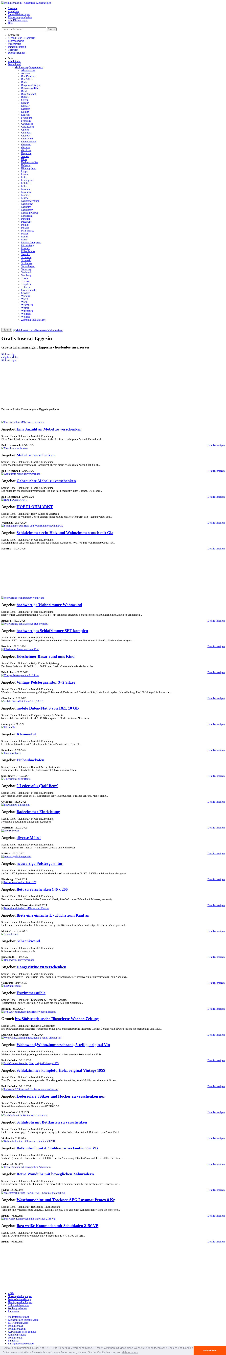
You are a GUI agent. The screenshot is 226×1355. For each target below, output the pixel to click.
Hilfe (10, 23)
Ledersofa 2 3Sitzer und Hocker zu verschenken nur (61, 1096)
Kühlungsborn (28, 168)
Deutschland (14, 64)
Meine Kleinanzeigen (19, 14)
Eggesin (25, 114)
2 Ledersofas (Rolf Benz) (37, 786)
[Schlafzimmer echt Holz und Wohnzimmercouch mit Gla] (32, 525)
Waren (24, 298)
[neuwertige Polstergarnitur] (16, 856)
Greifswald (27, 138)
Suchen (51, 29)
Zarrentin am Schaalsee (33, 319)
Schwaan (26, 257)
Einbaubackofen (30, 760)
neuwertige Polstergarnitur (40, 863)
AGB (11, 1293)
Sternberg (26, 269)
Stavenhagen (28, 266)
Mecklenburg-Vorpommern (29, 67)
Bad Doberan (28, 76)
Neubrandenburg (30, 200)
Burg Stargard (28, 94)
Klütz (24, 159)
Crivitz (24, 100)
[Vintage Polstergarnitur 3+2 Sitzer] (20, 675)
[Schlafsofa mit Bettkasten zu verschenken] (24, 1115)
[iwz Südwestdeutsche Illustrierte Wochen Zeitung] (28, 1011)
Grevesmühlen (28, 141)
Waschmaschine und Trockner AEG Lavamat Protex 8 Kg (66, 1200)
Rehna (24, 236)
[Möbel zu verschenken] (14, 448)
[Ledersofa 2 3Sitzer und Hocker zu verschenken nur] (29, 1089)
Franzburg (26, 117)
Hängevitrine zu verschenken (41, 967)
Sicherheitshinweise (18, 1305)
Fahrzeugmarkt (16, 40)
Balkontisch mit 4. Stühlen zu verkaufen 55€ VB (57, 1148)
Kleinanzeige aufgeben (20, 17)
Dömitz (25, 111)
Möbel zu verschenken (36, 455)
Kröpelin (25, 165)
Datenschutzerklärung (19, 1299)
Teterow (25, 281)
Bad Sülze (26, 79)
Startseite (12, 8)
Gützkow (26, 150)
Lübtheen (26, 183)
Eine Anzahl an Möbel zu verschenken (49, 429)
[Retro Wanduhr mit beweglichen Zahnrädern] (26, 1167)
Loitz (24, 177)
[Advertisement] (100, 385)
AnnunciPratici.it (17, 1334)
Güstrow (25, 147)
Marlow (25, 195)
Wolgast (25, 316)
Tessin (24, 278)
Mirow (24, 198)
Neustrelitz (26, 215)
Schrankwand (28, 941)
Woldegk (26, 313)
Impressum (13, 1311)
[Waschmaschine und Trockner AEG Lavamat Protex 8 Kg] (33, 1192)
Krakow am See (29, 162)
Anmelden (13, 11)
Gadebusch (27, 123)
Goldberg (26, 132)
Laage (24, 171)
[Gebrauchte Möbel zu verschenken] (20, 473)
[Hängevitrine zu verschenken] (17, 959)
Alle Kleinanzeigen (18, 20)
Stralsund (26, 272)
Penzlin (25, 227)
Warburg (25, 296)
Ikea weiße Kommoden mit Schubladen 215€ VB (57, 1225)
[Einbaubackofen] (11, 753)
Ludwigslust (27, 180)
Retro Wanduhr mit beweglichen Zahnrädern (55, 1174)
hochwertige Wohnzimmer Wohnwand (49, 605)
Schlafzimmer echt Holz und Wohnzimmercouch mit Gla (65, 532)
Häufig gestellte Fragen (20, 1302)
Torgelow (26, 284)
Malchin (25, 189)
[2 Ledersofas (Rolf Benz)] (15, 778)
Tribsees (25, 287)
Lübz (24, 186)
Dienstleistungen (16, 52)
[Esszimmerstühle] (11, 985)
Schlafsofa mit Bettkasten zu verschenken (52, 1122)
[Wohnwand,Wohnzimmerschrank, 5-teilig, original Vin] (31, 1037)
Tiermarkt (13, 49)
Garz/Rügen (27, 126)
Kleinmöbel (26, 734)
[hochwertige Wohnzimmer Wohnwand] (22, 597)
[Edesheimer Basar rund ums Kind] (20, 649)
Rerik (24, 239)
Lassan (24, 174)
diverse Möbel (29, 837)
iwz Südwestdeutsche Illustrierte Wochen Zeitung (57, 1019)
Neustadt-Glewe (29, 212)
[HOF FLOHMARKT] (14, 499)
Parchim (25, 218)
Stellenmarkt (14, 43)
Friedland (26, 120)
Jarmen (25, 156)
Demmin (25, 108)
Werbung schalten (17, 1308)
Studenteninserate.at (18, 1316)
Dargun (25, 102)
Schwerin (26, 260)
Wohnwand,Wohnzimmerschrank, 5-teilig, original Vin (63, 1044)
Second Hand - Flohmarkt (21, 37)
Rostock (25, 248)
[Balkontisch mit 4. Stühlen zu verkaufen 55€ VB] (28, 1141)
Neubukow (27, 203)
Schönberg (26, 263)
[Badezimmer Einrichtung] (15, 804)
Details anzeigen (216, 445)
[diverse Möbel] (10, 830)
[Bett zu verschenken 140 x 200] (18, 882)
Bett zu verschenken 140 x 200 (42, 889)
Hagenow (26, 153)
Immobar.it (13, 1340)
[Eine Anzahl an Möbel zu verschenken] (22, 422)
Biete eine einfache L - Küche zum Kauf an (53, 915)
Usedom (25, 293)
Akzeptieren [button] (210, 1350)
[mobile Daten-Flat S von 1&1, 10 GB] (22, 701)
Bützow (25, 97)
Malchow (26, 192)
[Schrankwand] (9, 934)
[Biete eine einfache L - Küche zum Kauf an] (25, 908)
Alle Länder (14, 61)
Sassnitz (25, 254)
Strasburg (26, 275)
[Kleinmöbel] (8, 727)
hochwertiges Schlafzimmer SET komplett (52, 630)
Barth (24, 82)
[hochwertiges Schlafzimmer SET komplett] (24, 623)
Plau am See (27, 230)
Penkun (25, 224)
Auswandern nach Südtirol (22, 1331)
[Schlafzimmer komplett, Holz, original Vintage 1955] (30, 1063)
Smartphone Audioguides (21, 1343)
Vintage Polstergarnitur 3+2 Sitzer (46, 682)
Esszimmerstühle (31, 993)
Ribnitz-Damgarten (31, 242)
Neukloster (27, 209)
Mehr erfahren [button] (130, 1352)
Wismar (25, 307)
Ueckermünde (28, 290)
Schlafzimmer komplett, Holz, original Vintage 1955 (61, 1070)
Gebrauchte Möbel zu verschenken (46, 481)
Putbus (24, 233)
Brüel (24, 91)
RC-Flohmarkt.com (18, 1322)
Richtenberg (27, 245)
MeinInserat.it (15, 1337)
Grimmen (26, 144)
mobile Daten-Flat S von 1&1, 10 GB (48, 708)
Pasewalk (26, 221)
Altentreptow (28, 70)
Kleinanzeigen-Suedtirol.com (23, 1319)
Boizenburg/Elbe (30, 88)
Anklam (25, 73)
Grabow (25, 135)
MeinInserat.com (16, 1328)
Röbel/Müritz (28, 251)
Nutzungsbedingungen (20, 1296)
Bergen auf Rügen (30, 85)
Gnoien (25, 129)
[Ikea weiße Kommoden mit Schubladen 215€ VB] (28, 1218)
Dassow (25, 105)
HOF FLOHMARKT (35, 507)
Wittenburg (27, 310)
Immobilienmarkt (17, 46)
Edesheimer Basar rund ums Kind (45, 656)
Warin (24, 301)
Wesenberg (27, 304)
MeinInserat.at (15, 1325)
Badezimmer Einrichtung (38, 812)
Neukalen (26, 206)
